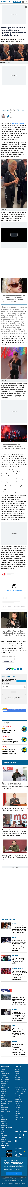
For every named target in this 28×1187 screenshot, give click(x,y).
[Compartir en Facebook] (7, 669)
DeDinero (17, 1107)
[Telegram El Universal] (15, 1135)
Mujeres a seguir (5, 1073)
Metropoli (4, 1089)
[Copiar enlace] (18, 669)
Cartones (3, 1097)
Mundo (3, 1085)
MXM (2, 1113)
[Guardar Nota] (21, 669)
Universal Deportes (6, 1101)
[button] (17, 2)
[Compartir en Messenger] (15, 669)
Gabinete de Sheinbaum (4, 1082)
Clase (2, 1129)
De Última (4, 1135)
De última (4, 1119)
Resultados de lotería (19, 1118)
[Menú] (26, 2)
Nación (3, 1069)
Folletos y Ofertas (20, 1091)
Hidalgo (17, 1075)
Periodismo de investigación (5, 1076)
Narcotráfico (4, 1093)
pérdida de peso (8, 661)
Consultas (4, 1125)
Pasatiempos (18, 1113)
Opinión (5, 722)
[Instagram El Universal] (20, 1138)
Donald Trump (5, 1087)
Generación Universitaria (18, 1100)
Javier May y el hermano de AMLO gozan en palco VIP (9, 751)
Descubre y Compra (20, 1089)
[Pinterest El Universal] (23, 1138)
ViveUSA (17, 1109)
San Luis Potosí (19, 1079)
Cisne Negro (4, 1143)
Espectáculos (5, 110)
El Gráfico (17, 1103)
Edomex (17, 1069)
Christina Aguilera (8, 659)
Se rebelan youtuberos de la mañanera (8, 730)
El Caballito (6, 736)
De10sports (18, 1105)
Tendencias (4, 1109)
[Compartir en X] (9, 669)
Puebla (17, 1073)
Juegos (17, 1111)
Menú (2, 1117)
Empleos (17, 1095)
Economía (4, 1099)
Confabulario (4, 1107)
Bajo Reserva (6, 726)
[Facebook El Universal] (19, 1135)
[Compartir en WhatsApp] (12, 669)
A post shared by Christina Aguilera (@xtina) (14, 606)
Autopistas (4, 1123)
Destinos (3, 1121)
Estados (3, 1091)
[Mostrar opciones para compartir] (26, 7)
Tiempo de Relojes (6, 1141)
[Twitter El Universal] (23, 1135)
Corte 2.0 (3, 1071)
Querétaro (17, 1077)
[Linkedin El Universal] (15, 1141)
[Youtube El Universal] (16, 1138)
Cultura (3, 1105)
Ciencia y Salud (5, 1111)
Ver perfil (9, 117)
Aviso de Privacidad (15, 1169)
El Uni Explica (5, 1079)
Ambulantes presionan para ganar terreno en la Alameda (10, 741)
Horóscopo (18, 1115)
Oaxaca (17, 1071)
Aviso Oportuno (19, 1093)
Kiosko (4, 747)
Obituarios (18, 1097)
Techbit (3, 1115)
